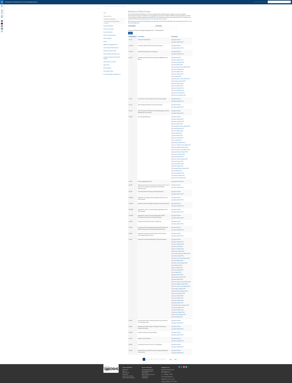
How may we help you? (260, 2)
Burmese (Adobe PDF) (178, 251)
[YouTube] (184, 367)
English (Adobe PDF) (178, 42)
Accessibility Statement (147, 371)
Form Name (158, 26)
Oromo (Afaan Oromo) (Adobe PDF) (182, 145)
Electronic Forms (107, 16)
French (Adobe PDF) (178, 71)
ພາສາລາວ (168, 381)
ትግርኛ (172, 381)
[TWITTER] (2, 23)
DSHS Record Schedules (109, 19)
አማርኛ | (168, 379)
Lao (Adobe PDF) (177, 76)
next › (170, 359)
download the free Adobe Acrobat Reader (156, 19)
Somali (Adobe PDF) (178, 85)
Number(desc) (133, 36)
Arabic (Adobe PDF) (178, 64)
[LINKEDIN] (2, 28)
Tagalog (163, 381)
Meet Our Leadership (108, 29)
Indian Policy (106, 65)
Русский (172, 369)
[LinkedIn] (186, 367)
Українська (170, 376)
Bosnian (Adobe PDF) (178, 249)
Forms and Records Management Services (111, 22)
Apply (130, 33)
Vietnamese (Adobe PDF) (179, 95)
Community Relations (108, 26)
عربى (162, 374)
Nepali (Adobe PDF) (178, 279)
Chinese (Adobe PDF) (178, 69)
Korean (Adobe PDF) (178, 74)
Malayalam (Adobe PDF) (179, 142)
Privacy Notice (145, 376)
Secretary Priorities (108, 32)
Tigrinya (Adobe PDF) (178, 90)
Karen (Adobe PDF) (178, 135)
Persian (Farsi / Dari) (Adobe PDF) (181, 78)
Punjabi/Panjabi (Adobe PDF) (180, 152)
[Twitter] (182, 367)
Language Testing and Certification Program (111, 57)
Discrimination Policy (108, 71)
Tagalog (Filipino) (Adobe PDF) (181, 168)
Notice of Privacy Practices (148, 374)
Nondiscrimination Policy (147, 369)
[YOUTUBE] (2, 26)
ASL (176, 381)
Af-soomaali (164, 376)
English (163, 369)
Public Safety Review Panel (109, 51)
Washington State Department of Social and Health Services (21, 2)
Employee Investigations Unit (110, 44)
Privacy (105, 41)
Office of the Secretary (111, 6)
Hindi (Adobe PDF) (177, 265)
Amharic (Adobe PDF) (178, 62)
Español (167, 369)
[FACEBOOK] (2, 21)
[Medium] (189, 367)
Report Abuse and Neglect (128, 377)
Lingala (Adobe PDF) (178, 274)
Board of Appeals (107, 38)
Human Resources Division (109, 61)
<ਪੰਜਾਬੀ (170, 374)
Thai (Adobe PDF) (177, 170)
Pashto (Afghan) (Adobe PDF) (180, 147)
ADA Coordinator (107, 68)
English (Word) (177, 39)
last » (175, 359)
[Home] (2, 2)
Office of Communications (109, 35)
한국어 (169, 372)
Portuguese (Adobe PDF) (179, 81)
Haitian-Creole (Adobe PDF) (180, 263)
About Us (124, 371)
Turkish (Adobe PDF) (178, 310)
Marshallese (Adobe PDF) (179, 277)
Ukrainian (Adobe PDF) (179, 93)
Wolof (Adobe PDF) (178, 317)
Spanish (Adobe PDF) (178, 88)
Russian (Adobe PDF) (178, 83)
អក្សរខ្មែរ (166, 374)
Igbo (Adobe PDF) (177, 133)
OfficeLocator (2, 12)
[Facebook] (179, 367)
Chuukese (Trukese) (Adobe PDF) (181, 258)
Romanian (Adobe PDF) (179, 154)
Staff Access (125, 369)
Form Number (132, 26)
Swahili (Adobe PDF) (178, 166)
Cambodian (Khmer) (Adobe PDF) (181, 67)
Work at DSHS (125, 373)
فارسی (172, 379)
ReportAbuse (2, 17)
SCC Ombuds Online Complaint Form (112, 74)
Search (289, 2)
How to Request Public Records (111, 47)
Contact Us (125, 374)
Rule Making (145, 377)
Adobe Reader (145, 373)
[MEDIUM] (2, 31)
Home (104, 6)
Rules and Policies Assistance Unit (111, 54)
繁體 (165, 372)
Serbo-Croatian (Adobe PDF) (180, 159)
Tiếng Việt (163, 379)
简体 (162, 372)
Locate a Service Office (127, 376)
